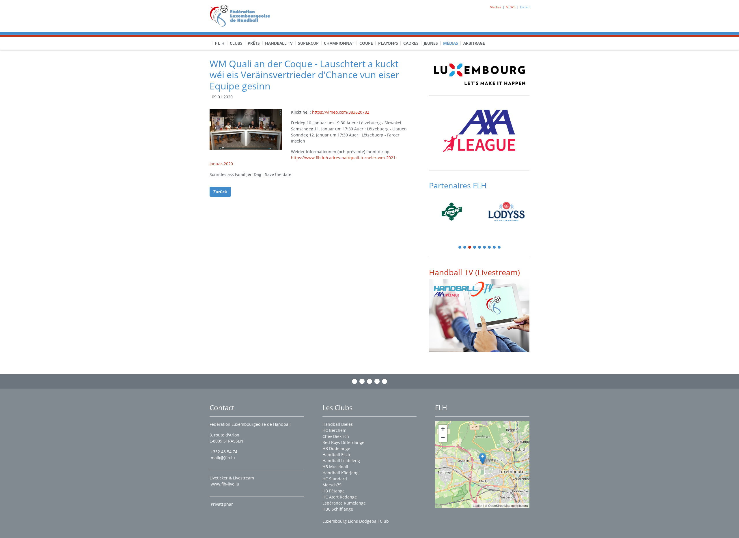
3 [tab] (470, 248)
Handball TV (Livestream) (474, 272)
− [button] (443, 437)
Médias (450, 43)
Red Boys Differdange (343, 442)
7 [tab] (489, 248)
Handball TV (279, 43)
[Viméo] (369, 381)
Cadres (411, 43)
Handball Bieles (337, 424)
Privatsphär (222, 504)
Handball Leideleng (341, 460)
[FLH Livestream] (479, 315)
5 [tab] (480, 248)
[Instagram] (362, 381)
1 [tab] (460, 248)
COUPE (366, 43)
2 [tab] (465, 248)
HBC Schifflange (337, 509)
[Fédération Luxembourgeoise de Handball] (482, 458)
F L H (220, 43)
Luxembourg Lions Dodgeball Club (355, 521)
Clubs (236, 43)
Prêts (254, 43)
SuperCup (308, 43)
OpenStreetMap (499, 505)
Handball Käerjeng (340, 472)
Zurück (220, 191)
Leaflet (477, 505)
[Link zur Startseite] (242, 15)
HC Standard (334, 478)
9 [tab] (499, 248)
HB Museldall (335, 466)
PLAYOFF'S (388, 43)
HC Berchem (334, 430)
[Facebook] (354, 381)
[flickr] (384, 381)
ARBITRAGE (474, 43)
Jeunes (431, 43)
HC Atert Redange (339, 497)
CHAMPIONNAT (339, 43)
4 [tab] (475, 248)
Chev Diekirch (335, 436)
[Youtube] (377, 381)
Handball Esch (336, 454)
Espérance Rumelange (344, 503)
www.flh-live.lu (225, 484)
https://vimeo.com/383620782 (340, 112)
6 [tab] (485, 248)
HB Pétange (333, 491)
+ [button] (443, 428)
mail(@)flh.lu (223, 457)
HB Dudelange (336, 448)
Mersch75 (331, 485)
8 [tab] (494, 248)
